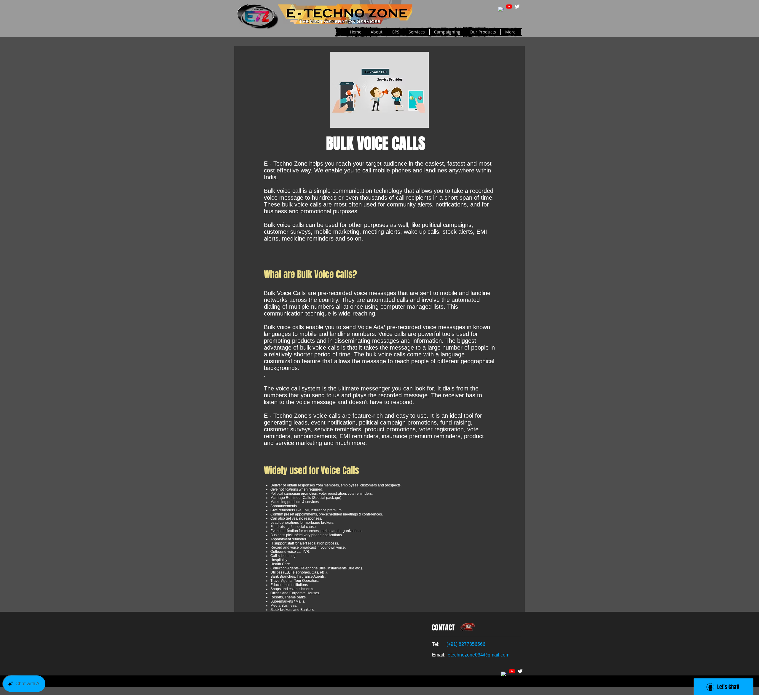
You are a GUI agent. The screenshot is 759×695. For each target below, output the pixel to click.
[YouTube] (509, 6)
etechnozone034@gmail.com (478, 654)
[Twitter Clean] (517, 6)
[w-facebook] (501, 10)
